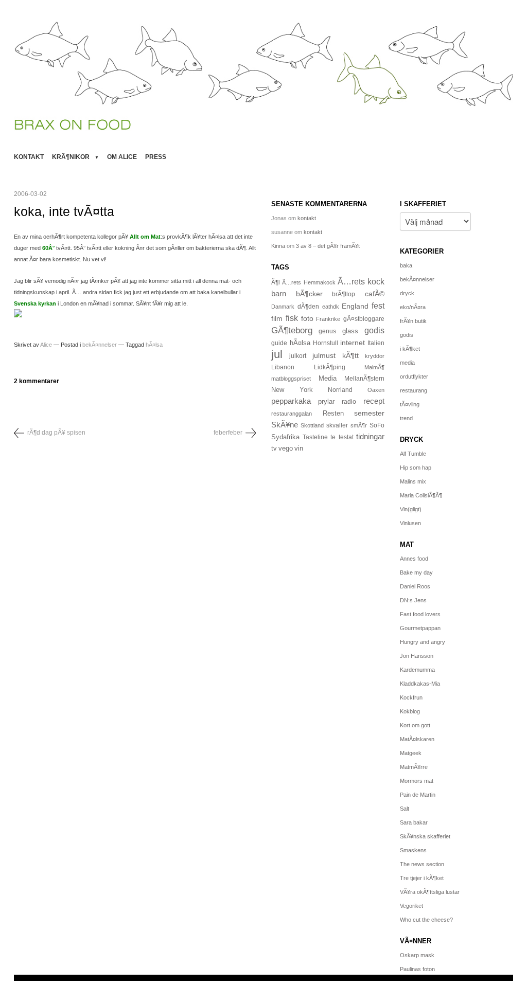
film (277, 318)
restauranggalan (291, 413)
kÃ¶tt (350, 355)
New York (292, 389)
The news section (422, 864)
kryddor (374, 356)
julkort (297, 356)
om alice (122, 156)
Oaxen (375, 390)
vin (298, 448)
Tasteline (315, 437)
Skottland (312, 425)
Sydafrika (285, 437)
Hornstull (325, 342)
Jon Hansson (416, 656)
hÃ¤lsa (154, 345)
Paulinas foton (417, 969)
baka (406, 265)
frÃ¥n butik (413, 321)
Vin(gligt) (410, 509)
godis (374, 330)
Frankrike (328, 319)
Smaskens (413, 850)
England (355, 306)
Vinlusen (410, 523)
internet (352, 342)
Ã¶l (275, 282)
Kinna (278, 246)
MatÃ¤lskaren (417, 739)
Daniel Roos (415, 586)
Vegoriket (411, 906)
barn (278, 294)
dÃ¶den (308, 306)
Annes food (414, 558)
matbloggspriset (291, 378)
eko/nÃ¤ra (413, 307)
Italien (375, 342)
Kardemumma (417, 670)
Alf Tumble (413, 454)
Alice (46, 345)
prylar (326, 401)
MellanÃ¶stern (364, 378)
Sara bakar (414, 822)
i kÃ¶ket (410, 349)
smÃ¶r (358, 425)
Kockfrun (411, 697)
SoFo (377, 425)
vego (285, 448)
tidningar (370, 436)
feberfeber (228, 432)
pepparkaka (291, 401)
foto (307, 318)
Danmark (282, 306)
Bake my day (416, 572)
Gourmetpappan (420, 628)
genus (327, 331)
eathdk (330, 306)
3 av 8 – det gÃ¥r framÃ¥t (328, 246)
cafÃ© (374, 294)
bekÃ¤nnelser (99, 345)
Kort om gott (415, 725)
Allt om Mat (145, 237)
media (407, 363)
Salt (404, 808)
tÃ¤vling (409, 404)
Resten (333, 413)
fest (378, 305)
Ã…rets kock (361, 281)
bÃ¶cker (309, 294)
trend (406, 418)
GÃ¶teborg (291, 330)
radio (349, 402)
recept (373, 401)
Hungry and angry (422, 642)
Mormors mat (416, 781)
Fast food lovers (420, 614)
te (333, 437)
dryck (407, 293)
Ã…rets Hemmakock (308, 282)
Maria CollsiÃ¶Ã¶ (421, 495)
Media (328, 378)
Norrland (340, 389)
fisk (292, 317)
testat (346, 437)
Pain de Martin (417, 795)
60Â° (48, 248)
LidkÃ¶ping (329, 367)
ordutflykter (414, 376)
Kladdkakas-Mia (420, 683)
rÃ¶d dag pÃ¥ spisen (56, 432)
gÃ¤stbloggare (363, 318)
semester (369, 413)
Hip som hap (415, 467)
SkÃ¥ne (284, 424)
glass (350, 331)
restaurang (413, 390)
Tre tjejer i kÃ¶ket (422, 878)
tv (274, 448)
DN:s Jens (413, 600)
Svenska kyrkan (35, 303)
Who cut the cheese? (426, 920)
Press (155, 156)
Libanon (282, 367)
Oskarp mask (417, 955)
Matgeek (410, 753)
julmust (324, 355)
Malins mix (413, 481)
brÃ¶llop (343, 294)
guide (279, 343)
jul (277, 354)
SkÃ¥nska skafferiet (425, 836)
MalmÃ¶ (374, 367)
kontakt (29, 156)
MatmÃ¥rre (414, 767)
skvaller (337, 425)
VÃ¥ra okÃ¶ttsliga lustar (430, 892)
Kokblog (410, 711)
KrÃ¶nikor (71, 156)
